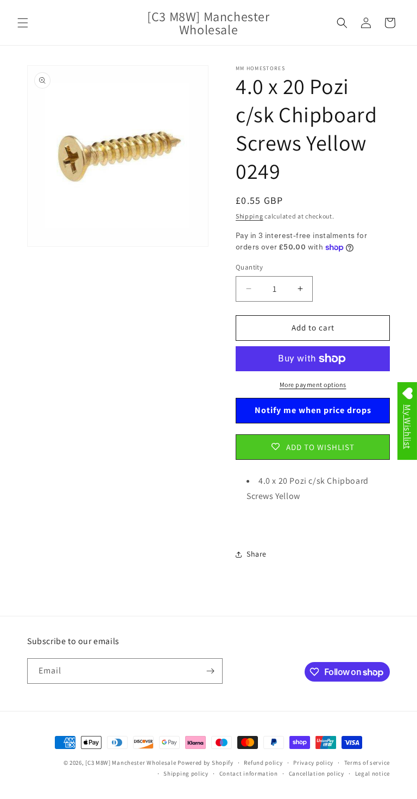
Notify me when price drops (313, 410)
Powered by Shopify (205, 762)
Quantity (249, 267)
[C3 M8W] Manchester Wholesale (130, 762)
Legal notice (372, 773)
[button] (23, 23)
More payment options (313, 384)
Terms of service (367, 762)
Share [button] (257, 554)
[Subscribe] (210, 671)
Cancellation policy (316, 773)
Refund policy (263, 762)
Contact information (248, 773)
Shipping (249, 216)
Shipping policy (185, 773)
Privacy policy (313, 762)
